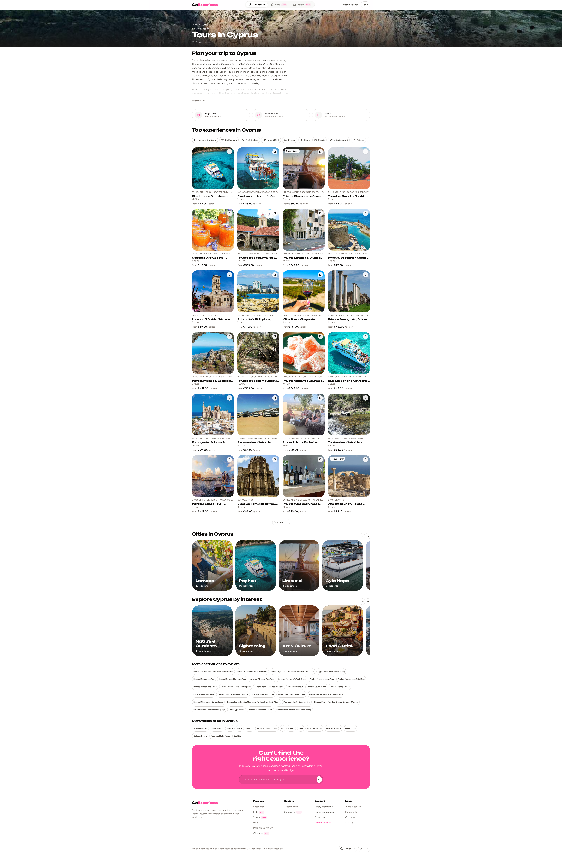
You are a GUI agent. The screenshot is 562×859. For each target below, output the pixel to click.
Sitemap (349, 822)
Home (194, 25)
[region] (281, 565)
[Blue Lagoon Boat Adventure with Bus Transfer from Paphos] (213, 168)
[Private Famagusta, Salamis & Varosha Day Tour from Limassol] (349, 291)
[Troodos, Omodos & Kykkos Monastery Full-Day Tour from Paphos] (349, 168)
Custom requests (323, 822)
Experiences (259, 806)
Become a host (291, 806)
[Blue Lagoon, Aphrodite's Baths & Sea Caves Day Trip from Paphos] (258, 168)
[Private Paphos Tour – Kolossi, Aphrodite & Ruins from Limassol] (213, 476)
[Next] (368, 536)
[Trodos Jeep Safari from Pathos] (349, 414)
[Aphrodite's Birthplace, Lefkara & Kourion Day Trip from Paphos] (258, 291)
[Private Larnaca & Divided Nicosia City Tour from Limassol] (304, 230)
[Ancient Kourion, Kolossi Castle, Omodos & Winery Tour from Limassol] (349, 476)
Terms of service (353, 806)
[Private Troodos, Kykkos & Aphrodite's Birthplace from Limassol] (258, 230)
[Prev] (363, 536)
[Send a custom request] (319, 779)
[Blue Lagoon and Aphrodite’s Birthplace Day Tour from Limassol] (349, 353)
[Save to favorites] (229, 151)
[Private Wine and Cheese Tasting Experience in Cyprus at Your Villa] (304, 476)
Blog (255, 822)
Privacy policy (351, 811)
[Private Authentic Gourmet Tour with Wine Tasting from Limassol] (304, 353)
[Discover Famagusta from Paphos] (258, 476)
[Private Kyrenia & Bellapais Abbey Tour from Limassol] (213, 353)
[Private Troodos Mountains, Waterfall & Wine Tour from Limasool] (258, 353)
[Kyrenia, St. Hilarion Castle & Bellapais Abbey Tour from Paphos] (349, 230)
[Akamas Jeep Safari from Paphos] (258, 414)
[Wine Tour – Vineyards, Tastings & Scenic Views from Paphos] (304, 291)
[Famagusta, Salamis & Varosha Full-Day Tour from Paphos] (213, 414)
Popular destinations (263, 827)
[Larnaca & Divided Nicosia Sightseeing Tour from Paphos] (213, 291)
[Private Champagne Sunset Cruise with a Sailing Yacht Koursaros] (304, 168)
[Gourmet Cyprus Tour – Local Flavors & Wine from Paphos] (213, 230)
